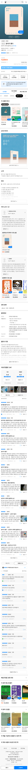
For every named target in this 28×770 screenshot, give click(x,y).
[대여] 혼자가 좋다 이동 (7, 244)
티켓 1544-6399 (19, 751)
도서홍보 (12, 762)
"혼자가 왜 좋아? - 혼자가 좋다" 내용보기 (14, 517)
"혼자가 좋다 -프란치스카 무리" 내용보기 (14, 548)
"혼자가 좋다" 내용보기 (14, 455)
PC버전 (8, 760)
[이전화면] (2, 2)
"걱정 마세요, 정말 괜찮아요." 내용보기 (14, 486)
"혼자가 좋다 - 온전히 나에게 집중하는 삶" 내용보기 (14, 533)
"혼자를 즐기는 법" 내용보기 (14, 408)
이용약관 (6, 759)
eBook (3, 308)
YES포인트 (3, 62)
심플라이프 (3, 50)
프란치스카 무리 (4, 48)
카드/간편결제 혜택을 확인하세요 (18, 71)
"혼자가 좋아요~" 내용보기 (14, 470)
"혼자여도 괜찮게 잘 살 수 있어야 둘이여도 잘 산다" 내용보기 (14, 424)
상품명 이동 (5, 117)
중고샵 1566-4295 (15, 753)
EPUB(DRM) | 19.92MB (14, 334)
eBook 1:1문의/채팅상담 (13, 754)
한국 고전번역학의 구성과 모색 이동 (5, 722)
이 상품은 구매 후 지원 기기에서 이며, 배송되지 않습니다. (15, 84)
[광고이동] (22, 2)
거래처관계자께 (18, 760)
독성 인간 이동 (5, 695)
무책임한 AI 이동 (17, 290)
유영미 (11, 48)
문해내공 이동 (16, 695)
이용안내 (3, 318)
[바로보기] (4, 389)
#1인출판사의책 (5, 104)
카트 (26, 2)
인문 (7, 308)
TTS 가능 (12, 322)
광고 (16, 762)
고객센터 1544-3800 (10, 751)
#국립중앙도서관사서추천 (15, 104)
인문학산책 (11, 308)
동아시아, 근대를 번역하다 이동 (16, 722)
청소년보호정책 (20, 759)
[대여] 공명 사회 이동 (7, 290)
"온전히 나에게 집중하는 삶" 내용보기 (14, 439)
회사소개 (12, 760)
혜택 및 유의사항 (7, 382)
